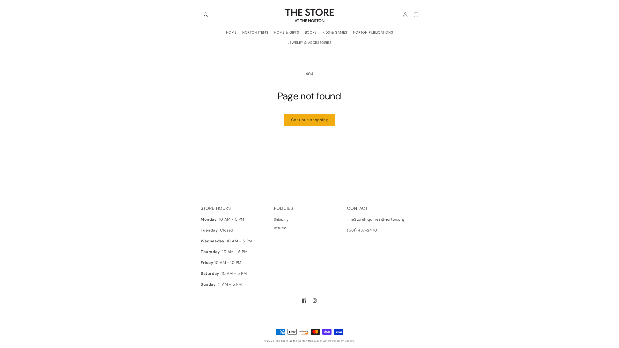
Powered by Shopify (341, 340)
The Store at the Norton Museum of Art (302, 340)
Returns (280, 228)
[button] (206, 14)
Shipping (281, 219)
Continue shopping (309, 119)
